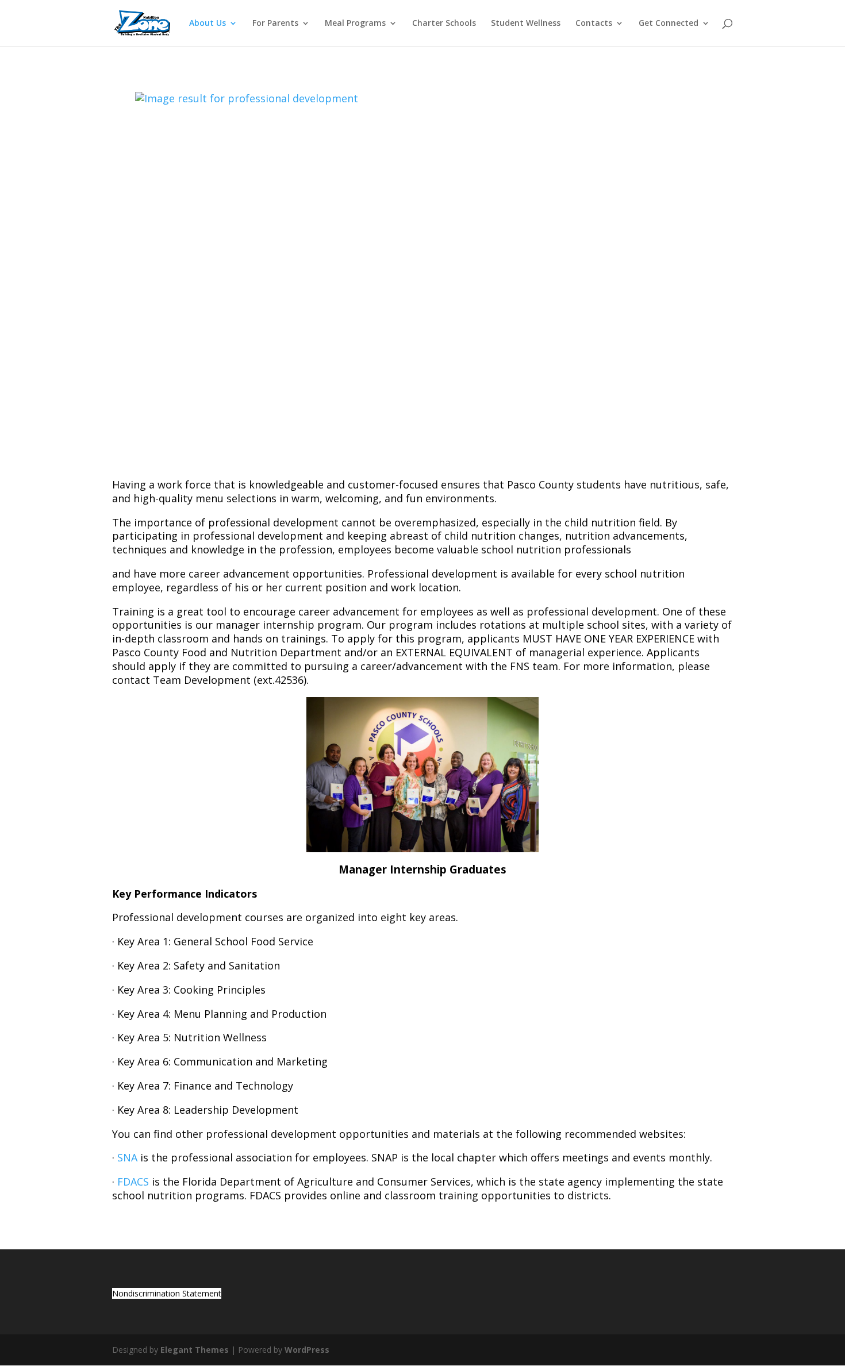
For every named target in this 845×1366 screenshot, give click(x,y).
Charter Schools (444, 23)
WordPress (307, 1349)
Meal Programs (355, 23)
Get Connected (668, 23)
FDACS (133, 1181)
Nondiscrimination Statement (166, 1293)
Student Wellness (525, 23)
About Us (207, 23)
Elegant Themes (194, 1349)
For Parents (275, 23)
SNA (127, 1157)
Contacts (593, 23)
